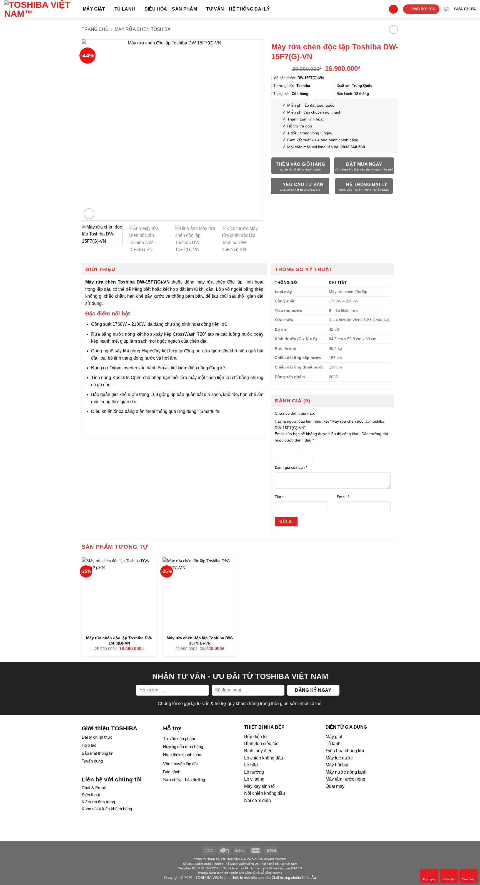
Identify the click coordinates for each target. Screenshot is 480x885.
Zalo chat (449, 879)
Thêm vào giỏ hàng (300, 164)
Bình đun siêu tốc (261, 743)
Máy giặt (94, 9)
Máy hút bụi (337, 765)
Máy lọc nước (339, 758)
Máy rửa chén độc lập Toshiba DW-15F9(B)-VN (200, 640)
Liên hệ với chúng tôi (112, 779)
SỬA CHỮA (465, 9)
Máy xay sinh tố (259, 786)
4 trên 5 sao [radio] (286, 457)
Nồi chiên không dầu (264, 793)
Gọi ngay (429, 879)
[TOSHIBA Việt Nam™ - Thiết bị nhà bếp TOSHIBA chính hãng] (39, 9)
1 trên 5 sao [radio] (282, 448)
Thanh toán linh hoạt (305, 119)
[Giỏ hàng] (393, 9)
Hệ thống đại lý (249, 9)
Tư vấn (215, 9)
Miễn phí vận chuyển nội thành (314, 112)
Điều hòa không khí (345, 750)
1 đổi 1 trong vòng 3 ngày (309, 133)
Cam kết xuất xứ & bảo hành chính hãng (322, 140)
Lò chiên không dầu (263, 758)
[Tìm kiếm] (381, 9)
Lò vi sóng (254, 779)
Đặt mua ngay (364, 164)
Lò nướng (254, 772)
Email (343, 497)
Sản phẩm (184, 9)
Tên (279, 497)
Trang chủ (95, 29)
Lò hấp (251, 765)
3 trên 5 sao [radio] (338, 448)
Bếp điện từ (255, 736)
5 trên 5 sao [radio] (322, 457)
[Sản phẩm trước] (393, 29)
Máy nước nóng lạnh (346, 772)
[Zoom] (89, 213)
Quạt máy (335, 786)
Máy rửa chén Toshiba (143, 29)
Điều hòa (155, 9)
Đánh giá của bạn (291, 468)
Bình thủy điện (258, 750)
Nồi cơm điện (257, 800)
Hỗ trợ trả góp (299, 126)
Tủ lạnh (124, 9)
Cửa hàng (468, 879)
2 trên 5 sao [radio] (308, 448)
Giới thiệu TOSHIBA (109, 728)
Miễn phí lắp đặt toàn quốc (310, 105)
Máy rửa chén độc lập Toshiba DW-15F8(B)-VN (119, 640)
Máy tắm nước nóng (345, 779)
